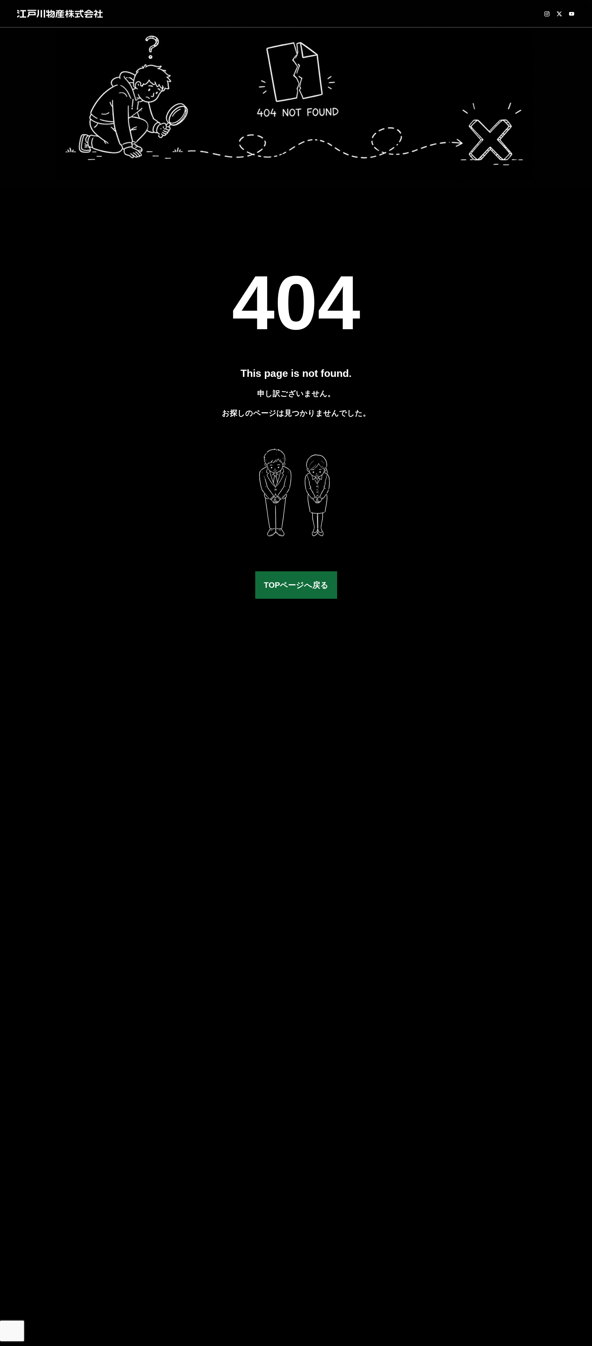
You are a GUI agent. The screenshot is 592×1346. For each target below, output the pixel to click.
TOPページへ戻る (296, 585)
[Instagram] (546, 13)
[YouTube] (571, 13)
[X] (559, 13)
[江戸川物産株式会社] (60, 13)
